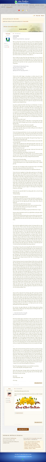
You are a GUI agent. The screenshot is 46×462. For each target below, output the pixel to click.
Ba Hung (38, 441)
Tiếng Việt (3, 7)
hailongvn (29, 443)
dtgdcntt (25, 443)
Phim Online (31, 5)
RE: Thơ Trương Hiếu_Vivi (33, 438)
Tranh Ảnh (37, 5)
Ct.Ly (9, 388)
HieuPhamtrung (13, 438)
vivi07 (41, 438)
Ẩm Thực (42, 5)
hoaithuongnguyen (34, 443)
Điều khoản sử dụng (27, 454)
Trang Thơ (19, 5)
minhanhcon (35, 445)
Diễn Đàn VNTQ (9, 7)
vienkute (33, 448)
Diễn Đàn (5, 26)
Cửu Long (8, 33)
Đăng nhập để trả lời (38, 422)
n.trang (38, 445)
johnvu (38, 444)
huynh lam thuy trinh (32, 444)
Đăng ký (42, 15)
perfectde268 (38, 447)
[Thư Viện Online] (23, 2)
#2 (14, 388)
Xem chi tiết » (16, 18)
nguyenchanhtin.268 (32, 447)
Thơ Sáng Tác (28, 439)
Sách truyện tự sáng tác (12, 26)
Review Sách (13, 5)
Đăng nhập (38, 15)
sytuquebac (26, 448)
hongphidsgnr (26, 444)
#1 (13, 33)
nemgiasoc (26, 447)
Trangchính (2, 5)
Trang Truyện (7, 5)
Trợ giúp (21, 454)
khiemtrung (26, 445)
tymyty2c (30, 448)
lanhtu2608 (30, 445)
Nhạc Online (25, 5)
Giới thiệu (17, 454)
